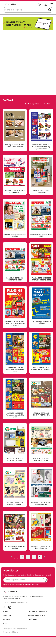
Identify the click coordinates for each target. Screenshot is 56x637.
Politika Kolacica (36, 615)
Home (5, 612)
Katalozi (7, 615)
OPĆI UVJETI (33, 619)
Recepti (6, 619)
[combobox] (33, 104)
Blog (5, 623)
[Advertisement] (28, 62)
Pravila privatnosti (37, 612)
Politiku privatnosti (32, 584)
